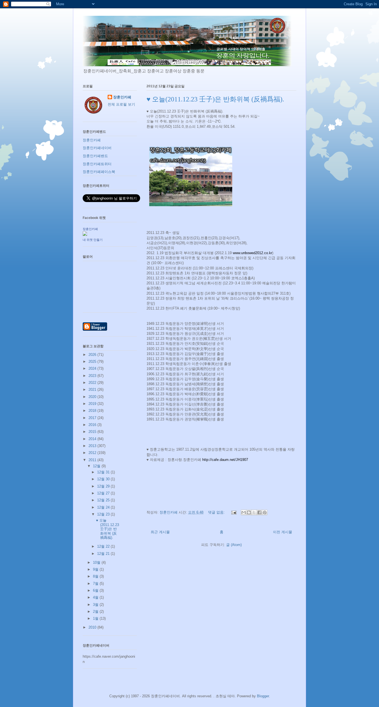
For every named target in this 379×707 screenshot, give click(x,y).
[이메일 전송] (233, 512)
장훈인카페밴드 (95, 156)
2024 (93, 368)
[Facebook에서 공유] (259, 512)
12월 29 (104, 486)
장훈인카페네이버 (97, 148)
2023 (93, 376)
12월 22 (104, 546)
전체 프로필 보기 (121, 104)
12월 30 (104, 479)
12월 (97, 466)
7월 (96, 583)
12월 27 (104, 493)
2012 (93, 453)
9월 (96, 569)
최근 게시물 (160, 532)
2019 (93, 404)
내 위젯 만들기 (93, 239)
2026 (93, 355)
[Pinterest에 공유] (264, 512)
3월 (96, 605)
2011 (93, 460)
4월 (96, 597)
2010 (93, 627)
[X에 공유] (254, 512)
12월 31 (104, 472)
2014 (93, 439)
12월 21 (104, 554)
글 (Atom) (234, 545)
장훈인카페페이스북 (99, 172)
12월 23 (104, 514)
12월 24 (104, 507)
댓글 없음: (217, 512)
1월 (96, 618)
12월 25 (104, 500)
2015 (93, 432)
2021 (93, 389)
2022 (93, 383)
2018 (93, 411)
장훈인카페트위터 (97, 164)
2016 (93, 425)
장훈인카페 (122, 97)
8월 (96, 576)
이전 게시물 (282, 532)
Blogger (263, 696)
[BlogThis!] (249, 512)
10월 (97, 562)
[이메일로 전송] (243, 512)
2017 (93, 418)
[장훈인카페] (85, 235)
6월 (96, 590)
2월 (96, 611)
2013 (93, 446)
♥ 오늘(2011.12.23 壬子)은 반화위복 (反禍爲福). (215, 99)
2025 (93, 361)
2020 (93, 397)
